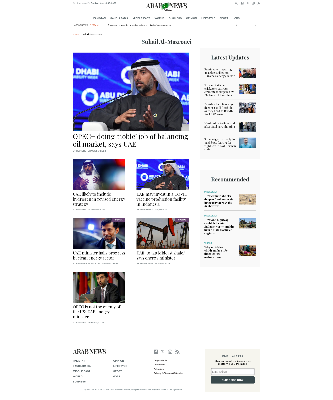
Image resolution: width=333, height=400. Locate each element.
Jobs (236, 18)
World (159, 18)
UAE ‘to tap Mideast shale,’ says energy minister (160, 255)
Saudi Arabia (119, 18)
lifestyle (120, 365)
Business (175, 18)
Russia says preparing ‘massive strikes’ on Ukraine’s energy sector (139, 25)
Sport (224, 18)
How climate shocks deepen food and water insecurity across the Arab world (219, 201)
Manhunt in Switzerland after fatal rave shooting (219, 124)
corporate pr (160, 360)
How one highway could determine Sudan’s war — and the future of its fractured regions (219, 226)
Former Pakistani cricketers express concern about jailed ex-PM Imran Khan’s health (219, 90)
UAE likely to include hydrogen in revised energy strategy (99, 199)
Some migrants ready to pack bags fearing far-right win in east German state (220, 144)
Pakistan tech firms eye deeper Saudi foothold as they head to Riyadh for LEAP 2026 (219, 109)
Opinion (191, 18)
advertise (159, 369)
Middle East (141, 18)
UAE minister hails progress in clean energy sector (99, 255)
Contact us (159, 364)
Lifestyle (208, 18)
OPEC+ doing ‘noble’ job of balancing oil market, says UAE (130, 139)
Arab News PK (83, 3)
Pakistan (99, 18)
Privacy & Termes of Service (168, 373)
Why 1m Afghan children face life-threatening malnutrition (216, 252)
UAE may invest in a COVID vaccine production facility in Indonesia (161, 199)
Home (76, 34)
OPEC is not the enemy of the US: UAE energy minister (96, 312)
